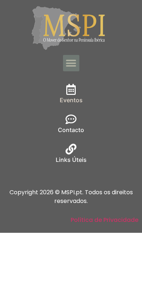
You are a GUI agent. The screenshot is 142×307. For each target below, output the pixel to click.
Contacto (71, 129)
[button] (71, 63)
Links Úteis (71, 159)
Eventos (71, 100)
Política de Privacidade (104, 220)
